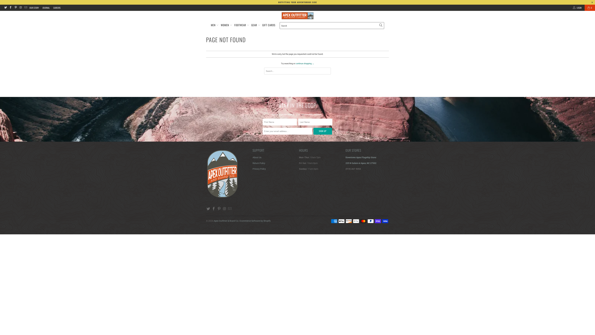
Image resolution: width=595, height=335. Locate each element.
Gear (254, 25)
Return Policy (259, 163)
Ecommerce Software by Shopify (255, 221)
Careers (57, 7)
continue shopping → (304, 63)
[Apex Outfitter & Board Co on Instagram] (20, 8)
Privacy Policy (259, 169)
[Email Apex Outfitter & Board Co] (25, 8)
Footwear (240, 25)
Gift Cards (268, 25)
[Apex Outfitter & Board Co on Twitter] (5, 8)
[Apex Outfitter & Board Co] (297, 16)
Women (225, 25)
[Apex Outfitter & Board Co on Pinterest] (15, 8)
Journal (46, 7)
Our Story (34, 7)
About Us (257, 157)
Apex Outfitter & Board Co (226, 221)
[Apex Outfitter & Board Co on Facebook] (10, 8)
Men (213, 25)
